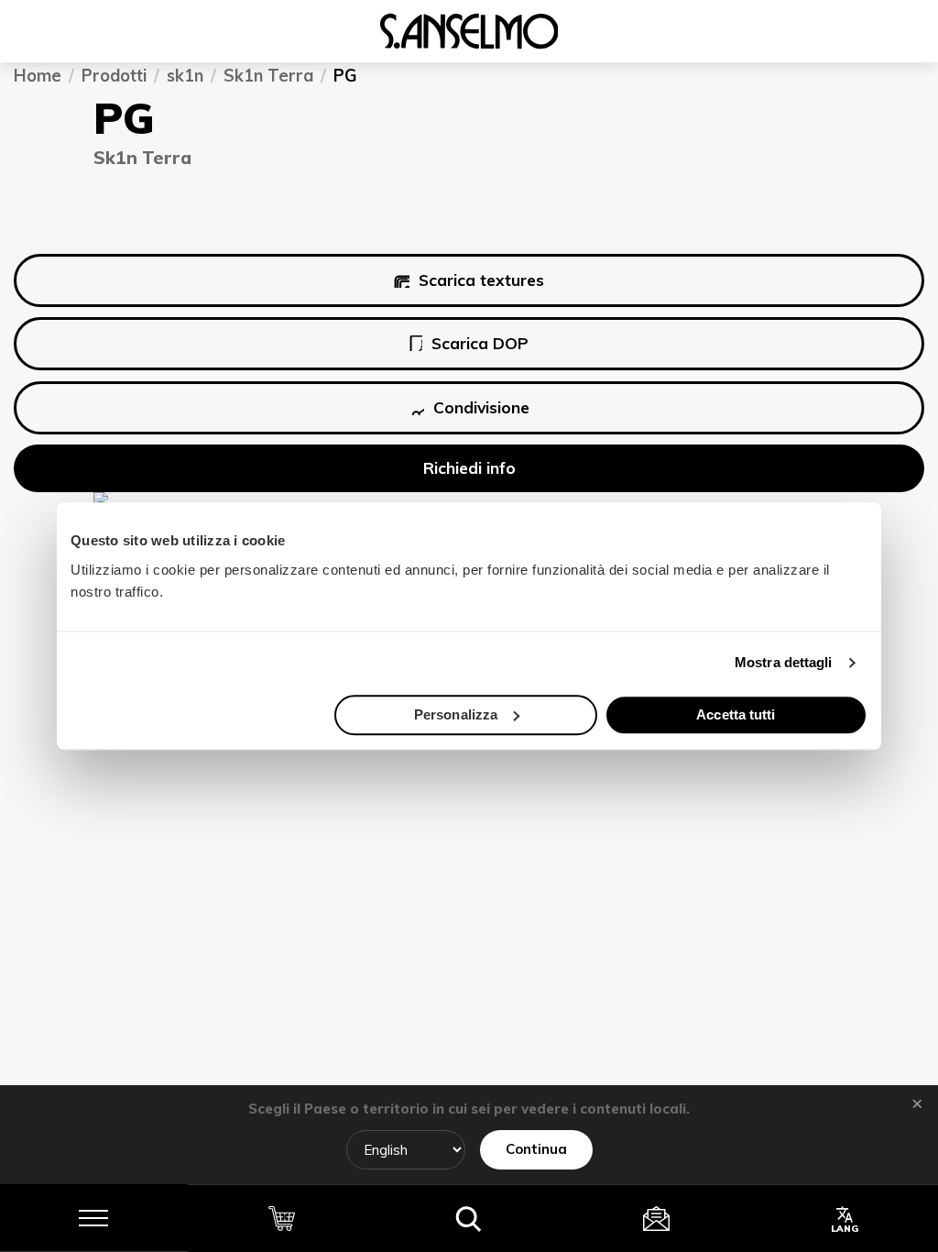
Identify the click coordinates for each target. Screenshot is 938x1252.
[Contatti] (656, 1218)
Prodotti (114, 76)
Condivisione (481, 407)
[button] (469, 1218)
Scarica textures (481, 280)
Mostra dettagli (784, 662)
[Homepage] (469, 31)
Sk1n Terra (268, 76)
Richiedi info (469, 468)
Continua (536, 1149)
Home (37, 76)
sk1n (185, 76)
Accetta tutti (735, 714)
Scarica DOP (480, 343)
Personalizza (455, 714)
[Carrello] (282, 1218)
